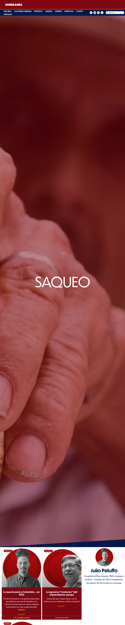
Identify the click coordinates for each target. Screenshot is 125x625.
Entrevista (69, 11)
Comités (79, 11)
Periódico (38, 11)
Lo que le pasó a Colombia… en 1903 (21, 593)
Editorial (7, 11)
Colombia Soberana (22, 11)
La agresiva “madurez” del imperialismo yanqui (61, 593)
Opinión (58, 11)
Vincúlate (8, 14)
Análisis (48, 11)
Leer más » (21, 614)
